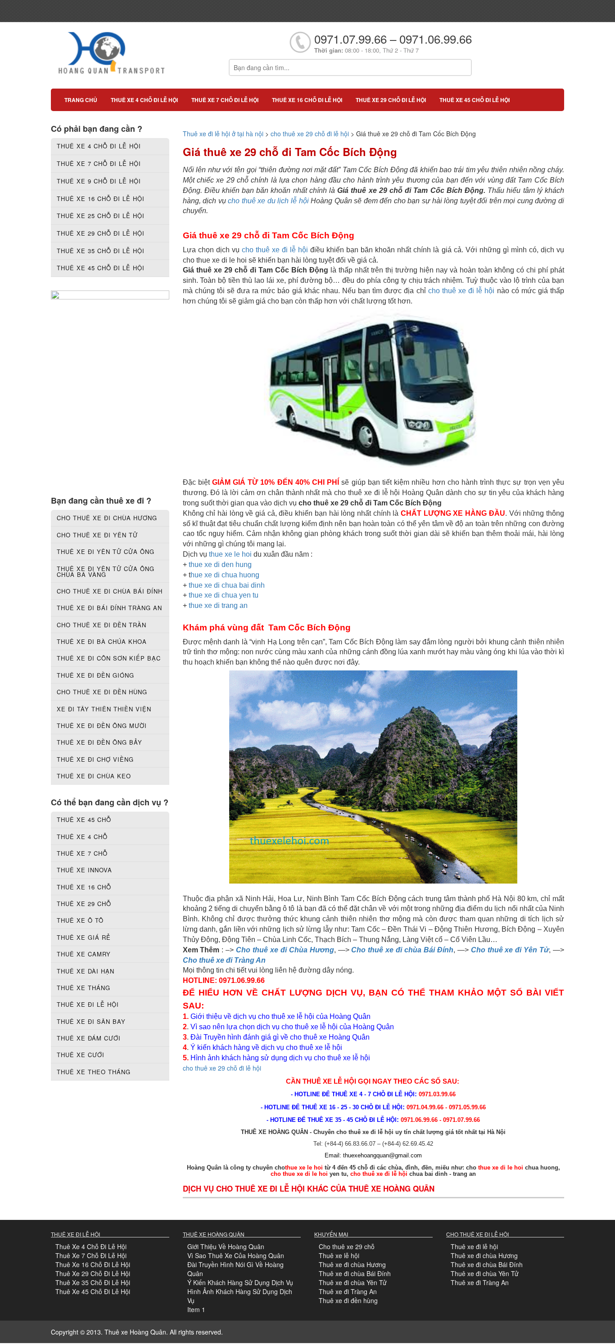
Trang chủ (80, 100)
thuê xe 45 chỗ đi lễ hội (474, 100)
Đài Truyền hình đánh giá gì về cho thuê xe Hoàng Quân (280, 1037)
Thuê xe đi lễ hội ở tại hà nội (223, 133)
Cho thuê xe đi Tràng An (224, 960)
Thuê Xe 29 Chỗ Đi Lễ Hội (92, 1273)
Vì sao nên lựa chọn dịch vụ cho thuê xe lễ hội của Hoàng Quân (292, 1027)
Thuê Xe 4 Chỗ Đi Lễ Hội (91, 1246)
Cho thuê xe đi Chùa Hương (285, 950)
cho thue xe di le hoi (299, 1173)
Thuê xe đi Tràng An (348, 1291)
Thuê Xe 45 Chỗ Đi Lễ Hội (92, 1291)
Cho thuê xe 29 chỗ (347, 1246)
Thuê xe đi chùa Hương (352, 1264)
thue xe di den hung (220, 564)
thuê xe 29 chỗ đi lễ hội (391, 100)
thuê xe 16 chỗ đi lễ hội (307, 100)
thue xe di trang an (218, 605)
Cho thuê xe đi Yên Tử (510, 950)
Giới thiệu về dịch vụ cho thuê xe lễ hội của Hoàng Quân (280, 1016)
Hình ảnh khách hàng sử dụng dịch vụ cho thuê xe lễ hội (280, 1058)
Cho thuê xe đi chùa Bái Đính (402, 950)
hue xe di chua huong (224, 575)
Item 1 (196, 1309)
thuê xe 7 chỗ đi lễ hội (224, 100)
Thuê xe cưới (80, 1054)
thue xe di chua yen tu (223, 595)
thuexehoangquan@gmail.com (382, 1155)
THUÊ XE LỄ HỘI (329, 1081)
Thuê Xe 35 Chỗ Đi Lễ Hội (92, 1282)
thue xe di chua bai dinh (227, 585)
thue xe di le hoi (500, 1167)
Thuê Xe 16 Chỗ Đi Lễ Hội (92, 1264)
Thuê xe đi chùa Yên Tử (353, 1282)
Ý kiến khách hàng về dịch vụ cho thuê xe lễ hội (267, 1047)
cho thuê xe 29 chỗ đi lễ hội (310, 133)
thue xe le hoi (230, 554)
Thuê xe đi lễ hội (474, 1246)
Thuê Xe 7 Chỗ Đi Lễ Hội (91, 1255)
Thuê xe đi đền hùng (348, 1300)
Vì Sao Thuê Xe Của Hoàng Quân (235, 1255)
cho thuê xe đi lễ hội (276, 250)
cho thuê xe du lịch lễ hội (269, 201)
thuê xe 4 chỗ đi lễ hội (144, 100)
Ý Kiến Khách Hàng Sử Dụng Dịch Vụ (240, 1282)
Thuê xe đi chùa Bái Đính (355, 1273)
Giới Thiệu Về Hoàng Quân (225, 1246)
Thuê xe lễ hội (339, 1255)
